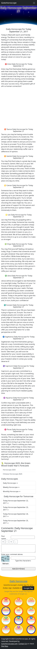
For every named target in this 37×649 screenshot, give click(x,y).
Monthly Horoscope (10, 491)
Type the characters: (23, 561)
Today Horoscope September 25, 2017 (15, 521)
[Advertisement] (18, 107)
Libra (6, 619)
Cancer (6, 610)
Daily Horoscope (9, 483)
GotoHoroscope (8, 2)
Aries (6, 601)
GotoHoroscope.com (9, 644)
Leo (18, 610)
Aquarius (18, 628)
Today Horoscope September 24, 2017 (15, 515)
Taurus (18, 601)
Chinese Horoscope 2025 (12, 474)
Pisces (31, 628)
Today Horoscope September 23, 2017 (15, 508)
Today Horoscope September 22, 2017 (15, 502)
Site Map (4, 646)
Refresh (6, 563)
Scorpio (18, 619)
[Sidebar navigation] (34, 3)
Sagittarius (31, 619)
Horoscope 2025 (9, 470)
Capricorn (5, 628)
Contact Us (22, 644)
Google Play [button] (28, 588)
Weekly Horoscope (10, 487)
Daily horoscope (18, 581)
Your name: (3, 537)
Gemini (31, 601)
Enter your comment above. (12, 554)
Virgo (31, 610)
